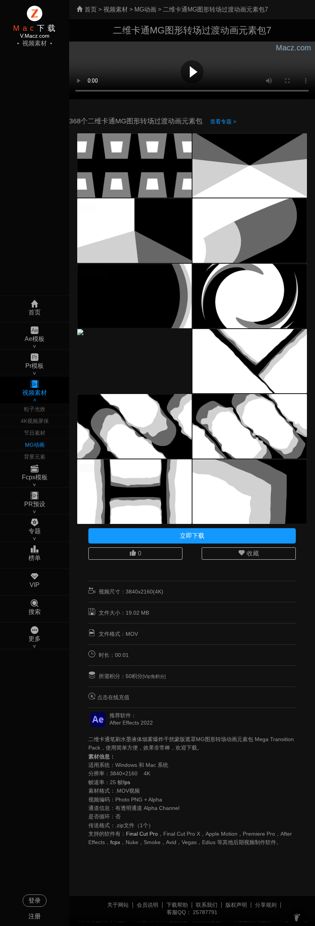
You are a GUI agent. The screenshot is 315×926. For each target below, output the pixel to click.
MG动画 (35, 445)
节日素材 (34, 433)
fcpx (115, 842)
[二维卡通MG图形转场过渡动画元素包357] (249, 491)
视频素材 (115, 9)
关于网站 (118, 905)
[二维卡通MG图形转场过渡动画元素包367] (249, 165)
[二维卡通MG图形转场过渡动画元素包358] (134, 491)
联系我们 (206, 905)
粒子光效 (34, 409)
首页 (90, 9)
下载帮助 (177, 905)
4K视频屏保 (35, 421)
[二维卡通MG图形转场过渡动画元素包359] (249, 426)
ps (127, 782)
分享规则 (266, 905)
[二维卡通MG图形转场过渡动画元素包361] (249, 361)
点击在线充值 (113, 697)
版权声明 (236, 905)
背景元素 (34, 457)
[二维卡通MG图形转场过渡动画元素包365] (249, 230)
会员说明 (147, 905)
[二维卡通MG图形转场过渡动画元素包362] (134, 332)
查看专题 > (223, 121)
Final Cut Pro (142, 834)
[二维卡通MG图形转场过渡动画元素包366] (134, 230)
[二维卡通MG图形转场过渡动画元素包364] (134, 296)
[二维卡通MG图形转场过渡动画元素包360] (134, 426)
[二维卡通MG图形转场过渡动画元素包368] (134, 165)
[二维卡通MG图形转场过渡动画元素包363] (249, 296)
